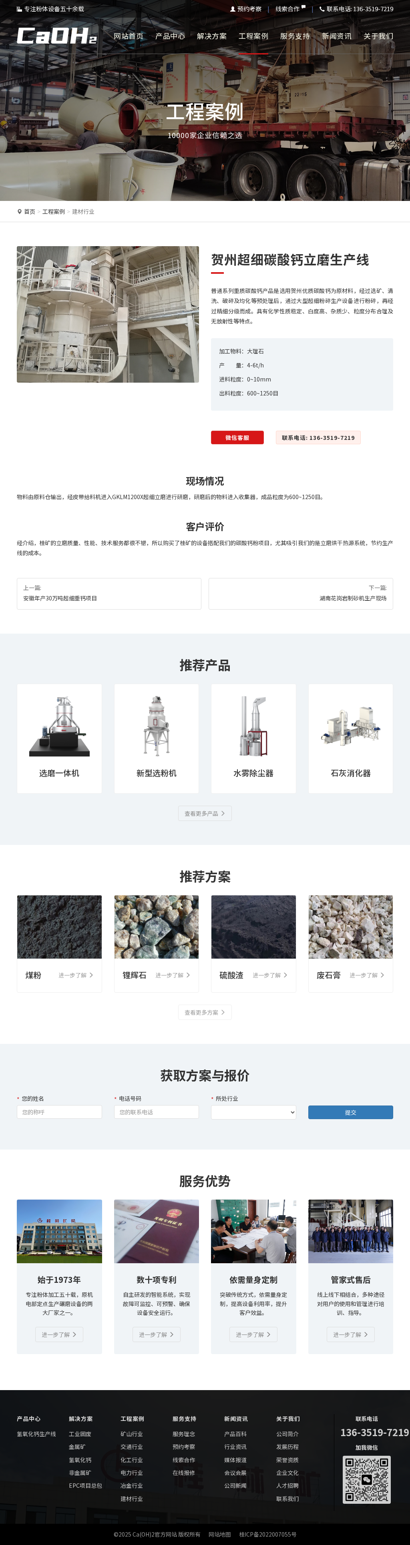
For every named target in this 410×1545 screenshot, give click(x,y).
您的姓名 (33, 1098)
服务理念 (184, 1434)
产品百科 (235, 1434)
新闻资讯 (337, 35)
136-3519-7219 (374, 1432)
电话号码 (130, 1098)
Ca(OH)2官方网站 (155, 1534)
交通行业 (132, 1447)
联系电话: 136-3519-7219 (318, 437)
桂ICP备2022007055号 (268, 1534)
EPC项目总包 (85, 1485)
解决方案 (212, 35)
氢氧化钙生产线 (36, 1434)
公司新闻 (235, 1485)
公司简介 (287, 1434)
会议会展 (235, 1473)
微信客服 (237, 437)
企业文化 (287, 1473)
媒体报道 (235, 1460)
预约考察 (249, 8)
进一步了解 (56, 1334)
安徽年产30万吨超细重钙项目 (60, 598)
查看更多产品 (201, 813)
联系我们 (287, 1499)
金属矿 (77, 1447)
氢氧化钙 (80, 1460)
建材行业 (83, 211)
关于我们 (378, 35)
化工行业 (132, 1460)
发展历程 (287, 1447)
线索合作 (287, 8)
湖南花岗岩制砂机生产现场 (353, 598)
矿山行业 (132, 1434)
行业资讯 (235, 1447)
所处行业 (227, 1098)
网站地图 (220, 1534)
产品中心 (170, 35)
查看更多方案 (201, 1012)
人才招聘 (287, 1485)
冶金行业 (132, 1485)
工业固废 (80, 1434)
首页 (29, 211)
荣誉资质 (287, 1460)
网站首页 (128, 35)
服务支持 (295, 35)
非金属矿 (80, 1473)
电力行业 (132, 1473)
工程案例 (253, 35)
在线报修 (184, 1473)
